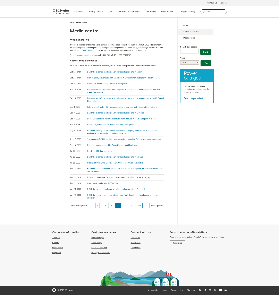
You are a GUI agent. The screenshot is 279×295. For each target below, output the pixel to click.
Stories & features (191, 32)
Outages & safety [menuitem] (187, 11)
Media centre (189, 38)
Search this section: (189, 47)
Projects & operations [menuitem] (129, 11)
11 (112, 205)
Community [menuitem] (150, 11)
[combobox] (214, 11)
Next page (157, 205)
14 (130, 205)
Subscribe (177, 243)
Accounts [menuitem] (78, 11)
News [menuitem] (111, 11)
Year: (182, 58)
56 (139, 205)
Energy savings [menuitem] (95, 11)
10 (105, 205)
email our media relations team (87, 50)
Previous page (79, 205)
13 (124, 205)
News (185, 26)
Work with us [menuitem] (167, 11)
